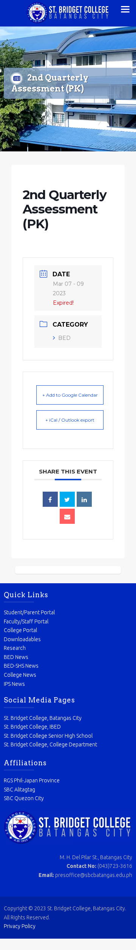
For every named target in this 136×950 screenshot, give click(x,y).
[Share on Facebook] (50, 499)
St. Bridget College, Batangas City (43, 718)
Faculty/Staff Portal (26, 621)
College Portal (20, 630)
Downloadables (22, 639)
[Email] (67, 516)
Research (15, 648)
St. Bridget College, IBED (32, 727)
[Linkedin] (84, 499)
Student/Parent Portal (29, 612)
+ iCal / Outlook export (69, 420)
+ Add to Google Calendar (70, 395)
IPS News (14, 684)
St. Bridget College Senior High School (48, 736)
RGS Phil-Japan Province (32, 780)
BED (64, 338)
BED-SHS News (21, 666)
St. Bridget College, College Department (50, 744)
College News (20, 675)
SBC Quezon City (24, 798)
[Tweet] (67, 499)
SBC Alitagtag (19, 789)
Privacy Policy (20, 926)
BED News (16, 657)
